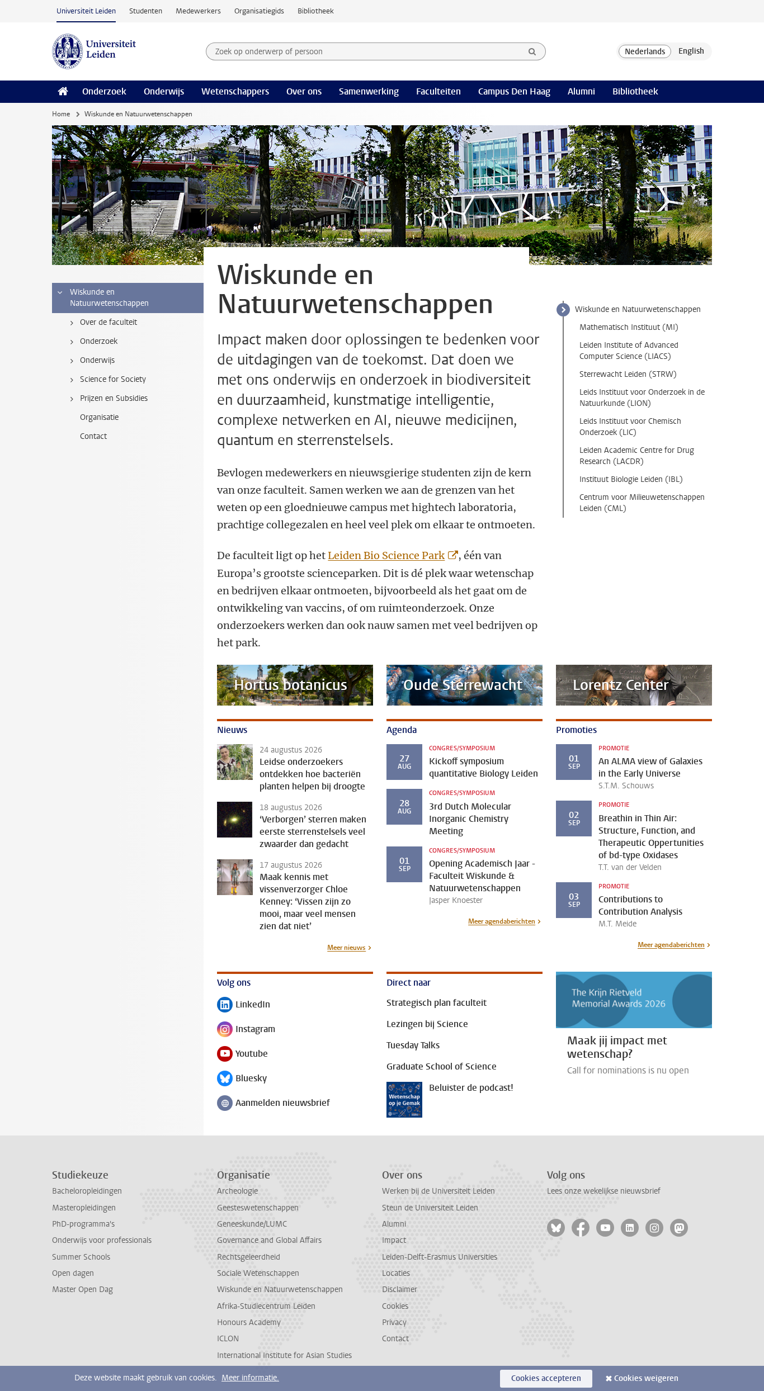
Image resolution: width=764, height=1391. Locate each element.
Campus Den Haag (514, 91)
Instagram (246, 1030)
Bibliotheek (316, 11)
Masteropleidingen (84, 1208)
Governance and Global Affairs (269, 1240)
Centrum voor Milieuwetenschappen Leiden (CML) (642, 503)
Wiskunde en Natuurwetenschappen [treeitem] (109, 298)
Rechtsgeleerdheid (248, 1257)
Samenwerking (369, 91)
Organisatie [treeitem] (99, 417)
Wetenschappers (235, 91)
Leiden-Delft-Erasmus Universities (439, 1257)
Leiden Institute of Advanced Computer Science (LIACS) (628, 351)
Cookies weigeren (646, 1378)
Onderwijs (164, 91)
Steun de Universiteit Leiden (430, 1208)
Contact (395, 1338)
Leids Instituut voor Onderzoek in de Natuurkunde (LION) (642, 398)
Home (61, 114)
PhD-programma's (83, 1224)
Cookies (395, 1306)
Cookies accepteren (546, 1378)
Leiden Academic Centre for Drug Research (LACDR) (636, 456)
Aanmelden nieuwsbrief (273, 1104)
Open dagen (73, 1273)
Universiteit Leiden (86, 11)
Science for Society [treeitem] (113, 379)
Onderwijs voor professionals (102, 1240)
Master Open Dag (82, 1289)
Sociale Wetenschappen (258, 1273)
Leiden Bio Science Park (386, 555)
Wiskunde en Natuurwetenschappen (638, 309)
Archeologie (237, 1191)
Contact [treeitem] (93, 436)
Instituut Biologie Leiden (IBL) (631, 479)
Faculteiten (438, 91)
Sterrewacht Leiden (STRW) (628, 374)
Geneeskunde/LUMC (252, 1224)
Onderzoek (104, 91)
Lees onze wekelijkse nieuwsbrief (604, 1191)
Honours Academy (249, 1322)
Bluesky (242, 1079)
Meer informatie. (250, 1378)
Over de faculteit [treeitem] (108, 322)
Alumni (581, 91)
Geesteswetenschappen (258, 1208)
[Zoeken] (532, 51)
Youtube (242, 1055)
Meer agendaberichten (501, 921)
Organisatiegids (259, 11)
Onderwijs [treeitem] (97, 360)
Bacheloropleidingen (87, 1191)
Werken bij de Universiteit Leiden (438, 1191)
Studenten (145, 11)
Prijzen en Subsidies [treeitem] (114, 398)
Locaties (396, 1273)
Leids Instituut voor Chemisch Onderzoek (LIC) (630, 427)
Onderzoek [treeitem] (98, 341)
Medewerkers (198, 11)
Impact (394, 1240)
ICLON (228, 1338)
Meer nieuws (346, 947)
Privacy (394, 1322)
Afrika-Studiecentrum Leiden (266, 1306)
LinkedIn (243, 1006)
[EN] (691, 51)
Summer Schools (81, 1257)
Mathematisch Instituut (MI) (628, 327)
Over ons (304, 91)
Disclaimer (399, 1289)
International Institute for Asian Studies (284, 1355)
